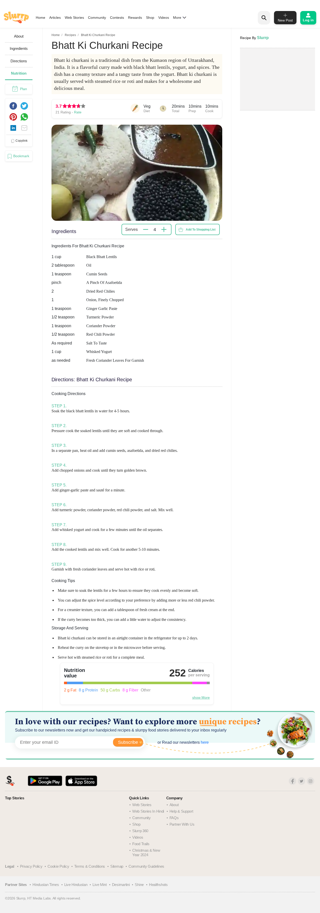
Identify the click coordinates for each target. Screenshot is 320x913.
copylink (22, 140)
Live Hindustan (76, 884)
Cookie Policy (58, 866)
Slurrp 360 (140, 831)
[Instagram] (310, 781)
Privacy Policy (31, 866)
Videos (163, 18)
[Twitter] (301, 781)
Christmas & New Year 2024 (146, 852)
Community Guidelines (146, 866)
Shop (150, 18)
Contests (117, 18)
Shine (139, 884)
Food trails (141, 844)
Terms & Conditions (89, 866)
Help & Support (181, 811)
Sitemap (116, 866)
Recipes (70, 35)
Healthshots (158, 884)
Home (40, 18)
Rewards (135, 18)
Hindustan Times (45, 884)
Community (97, 18)
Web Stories (74, 18)
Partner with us (182, 824)
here (204, 742)
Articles (55, 18)
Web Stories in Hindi (148, 811)
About (174, 805)
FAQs (174, 818)
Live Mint (99, 884)
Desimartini (121, 884)
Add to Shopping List (201, 229)
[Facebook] (292, 781)
